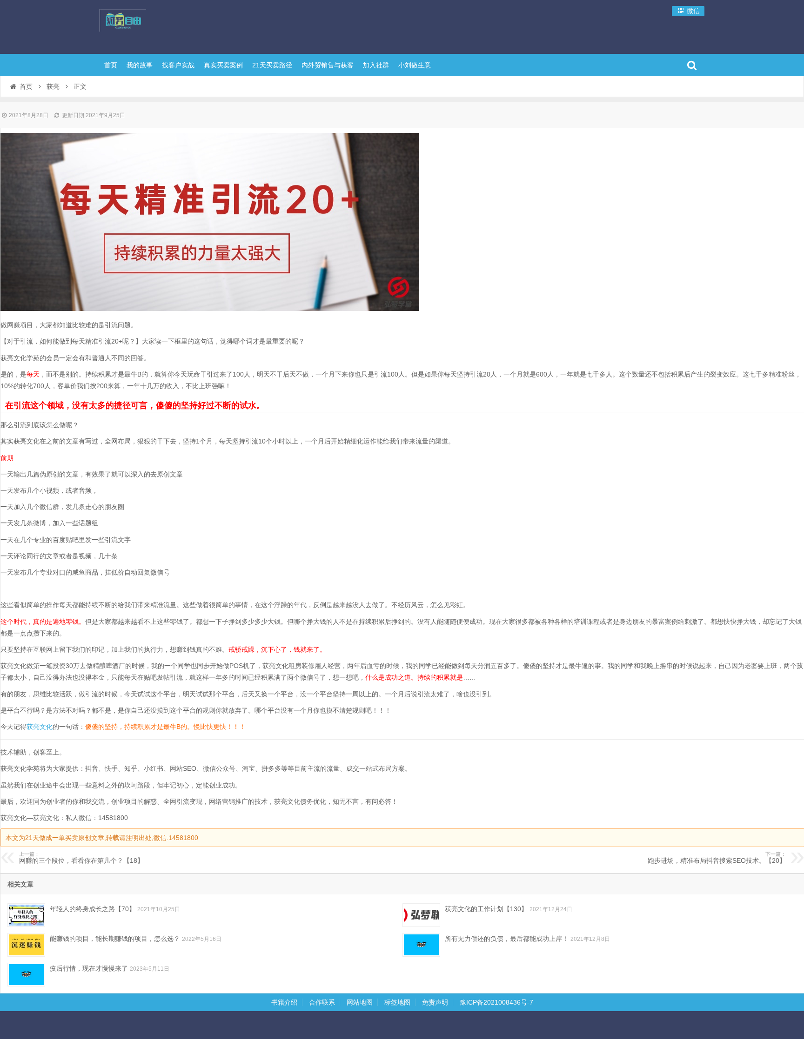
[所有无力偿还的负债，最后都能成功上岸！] (421, 945)
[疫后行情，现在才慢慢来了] (26, 974)
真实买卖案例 (223, 65)
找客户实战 (178, 65)
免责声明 (435, 1002)
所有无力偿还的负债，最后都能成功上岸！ (507, 938)
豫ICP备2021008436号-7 (496, 1002)
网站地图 (360, 1002)
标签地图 (397, 1002)
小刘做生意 (414, 65)
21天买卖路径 (272, 65)
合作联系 (322, 1002)
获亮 (53, 86)
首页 (110, 65)
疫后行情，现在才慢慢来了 (89, 968)
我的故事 (140, 65)
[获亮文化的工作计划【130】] (421, 915)
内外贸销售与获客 (328, 65)
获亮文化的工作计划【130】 (486, 909)
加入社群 (376, 65)
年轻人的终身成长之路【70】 (92, 909)
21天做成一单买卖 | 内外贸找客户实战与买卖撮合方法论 (160, 25)
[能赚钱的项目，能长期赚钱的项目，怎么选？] (26, 945)
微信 (692, 10)
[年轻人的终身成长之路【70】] (26, 915)
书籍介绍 (284, 1002)
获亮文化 (40, 726)
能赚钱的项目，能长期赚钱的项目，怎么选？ (115, 938)
